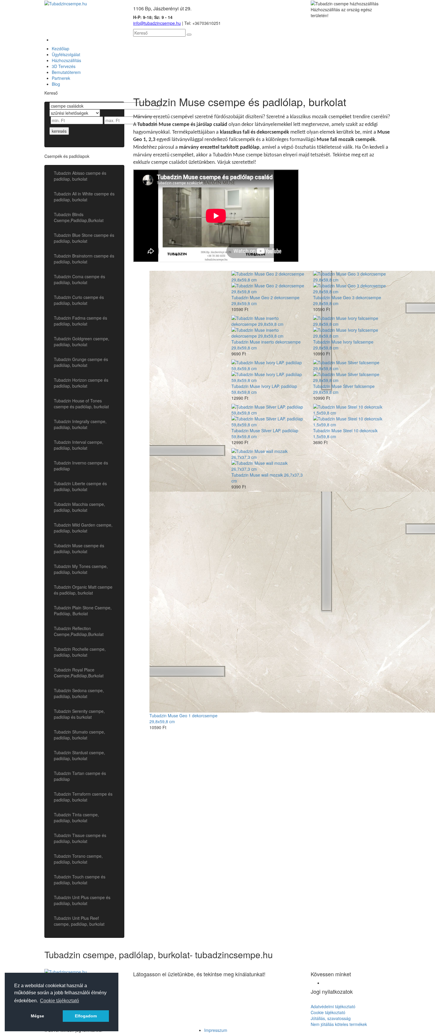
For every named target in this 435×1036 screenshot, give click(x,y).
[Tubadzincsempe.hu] (65, 3)
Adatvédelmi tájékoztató (333, 1006)
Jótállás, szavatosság (331, 1018)
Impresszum (215, 1030)
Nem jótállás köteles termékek (339, 1024)
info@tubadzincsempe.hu (157, 23)
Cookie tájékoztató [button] (59, 1000)
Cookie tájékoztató (328, 1012)
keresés (59, 131)
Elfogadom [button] (86, 1016)
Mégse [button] (37, 1016)
